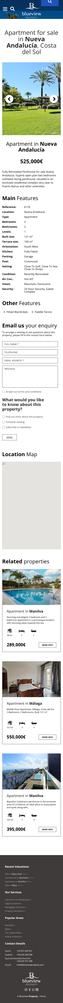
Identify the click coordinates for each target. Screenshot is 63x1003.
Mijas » (8, 929)
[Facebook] (30, 990)
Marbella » (10, 925)
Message (10, 368)
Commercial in (20, 877)
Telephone (11, 352)
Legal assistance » (13, 903)
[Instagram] (26, 990)
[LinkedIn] (37, 990)
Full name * (11, 344)
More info (47, 645)
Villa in (14, 885)
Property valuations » (15, 911)
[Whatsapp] (34, 990)
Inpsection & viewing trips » (18, 899)
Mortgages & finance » (15, 907)
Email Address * (14, 360)
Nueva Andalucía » (14, 936)
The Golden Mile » (13, 933)
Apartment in (25, 611)
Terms (43, 996)
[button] (5, 9)
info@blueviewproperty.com (30, 965)
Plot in (16, 874)
